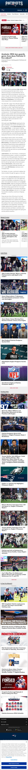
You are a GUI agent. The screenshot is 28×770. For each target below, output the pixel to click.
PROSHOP (19, 10)
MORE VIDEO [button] (14, 579)
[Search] (23, 10)
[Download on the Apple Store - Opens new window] (9, 730)
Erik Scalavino (9, 67)
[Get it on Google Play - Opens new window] (18, 730)
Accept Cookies (14, 767)
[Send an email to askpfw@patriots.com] (9, 70)
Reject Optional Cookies (14, 763)
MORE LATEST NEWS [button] (14, 387)
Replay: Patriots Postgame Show (14, 20)
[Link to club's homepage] (2, 10)
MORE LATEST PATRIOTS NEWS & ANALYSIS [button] (14, 47)
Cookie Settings (14, 759)
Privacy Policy (9, 757)
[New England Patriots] (14, 736)
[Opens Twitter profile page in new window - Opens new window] (7, 70)
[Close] (26, 741)
